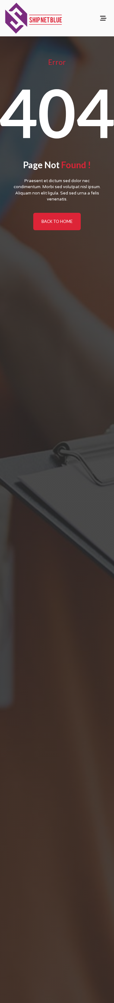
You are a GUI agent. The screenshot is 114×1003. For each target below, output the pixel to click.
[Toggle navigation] (103, 18)
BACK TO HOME (57, 221)
